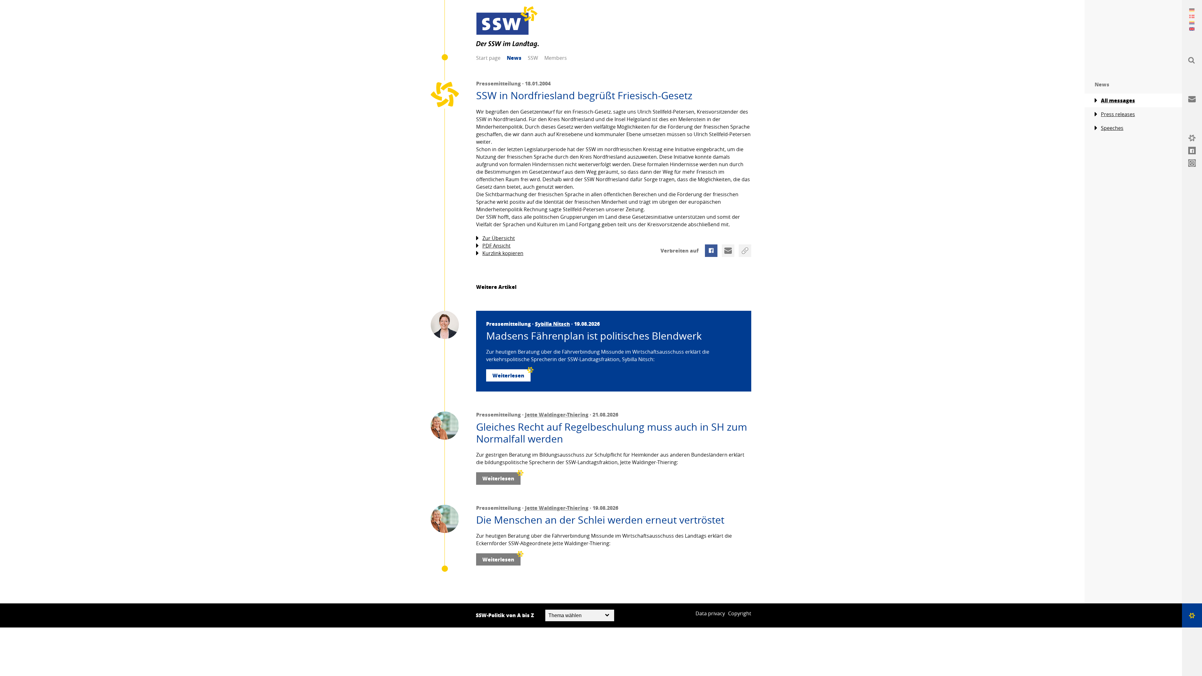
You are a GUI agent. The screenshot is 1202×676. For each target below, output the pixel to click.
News (514, 57)
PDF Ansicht (496, 245)
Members (555, 57)
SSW (533, 57)
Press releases (1118, 114)
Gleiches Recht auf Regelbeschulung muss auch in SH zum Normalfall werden (611, 433)
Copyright (739, 613)
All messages (1118, 100)
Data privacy (710, 613)
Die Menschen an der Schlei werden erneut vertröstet (600, 520)
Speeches (1112, 128)
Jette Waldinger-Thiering (556, 414)
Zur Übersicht (498, 238)
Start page (488, 57)
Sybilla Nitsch (552, 324)
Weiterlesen (508, 375)
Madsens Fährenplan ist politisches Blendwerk (594, 336)
